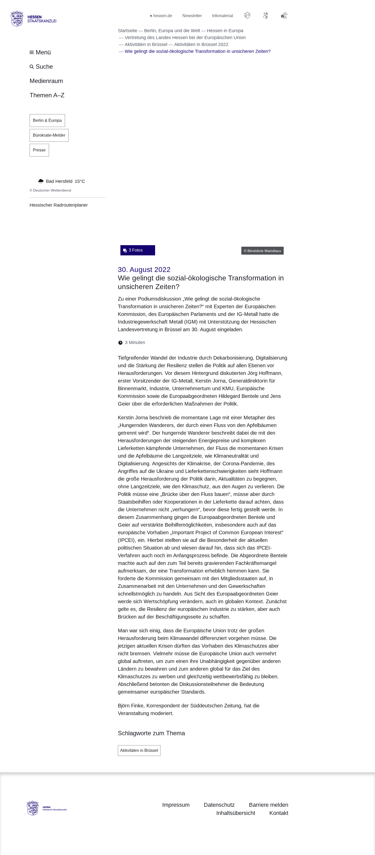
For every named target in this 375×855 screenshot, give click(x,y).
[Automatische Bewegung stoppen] (32, 181)
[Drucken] (193, 342)
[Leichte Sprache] (247, 15)
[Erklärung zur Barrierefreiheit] (284, 15)
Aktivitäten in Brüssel (139, 750)
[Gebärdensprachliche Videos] (266, 15)
